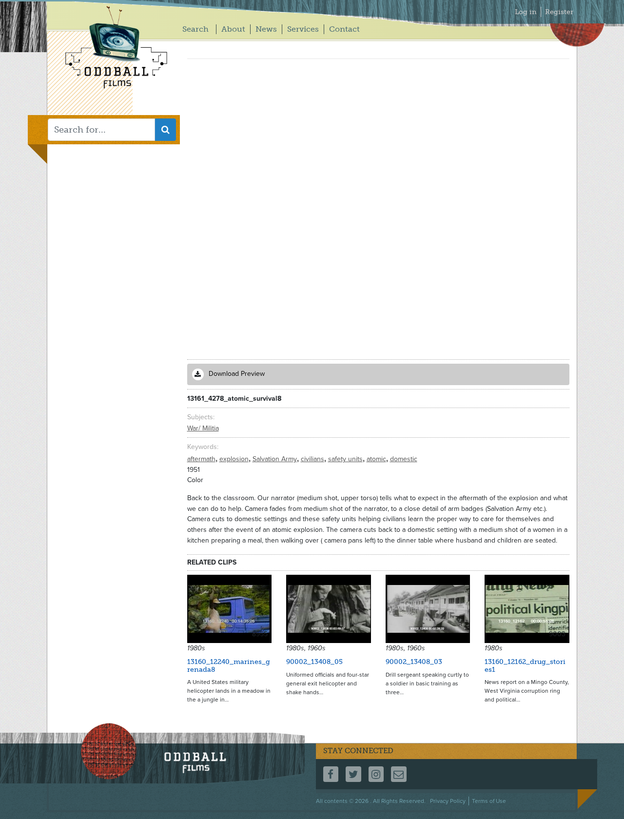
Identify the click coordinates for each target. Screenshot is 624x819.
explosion (235, 459)
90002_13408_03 (414, 662)
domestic (403, 459)
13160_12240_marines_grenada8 (228, 665)
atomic (377, 459)
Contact (344, 29)
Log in (526, 12)
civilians (313, 459)
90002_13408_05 (314, 662)
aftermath (202, 459)
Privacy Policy (448, 801)
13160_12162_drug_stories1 (525, 665)
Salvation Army (276, 459)
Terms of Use (489, 801)
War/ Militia (203, 428)
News (266, 29)
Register (559, 12)
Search (195, 29)
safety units (346, 459)
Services (303, 29)
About (233, 29)
